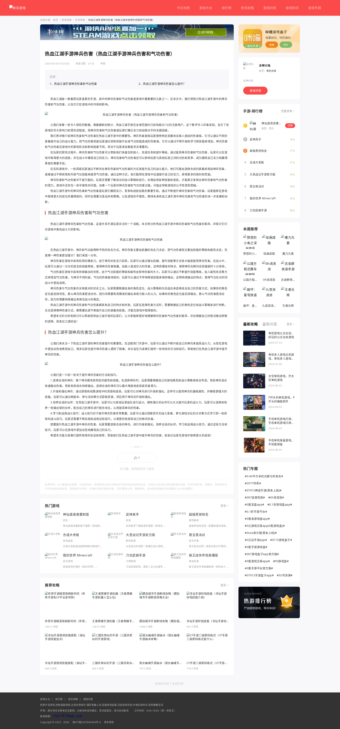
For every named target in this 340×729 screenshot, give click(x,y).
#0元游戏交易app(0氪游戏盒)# (265, 526)
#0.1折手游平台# (256, 511)
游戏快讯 (292, 8)
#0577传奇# (253, 483)
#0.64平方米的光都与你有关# (264, 476)
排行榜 (227, 8)
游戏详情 (255, 90)
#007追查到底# (255, 497)
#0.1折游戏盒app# (279, 504)
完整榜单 (286, 111)
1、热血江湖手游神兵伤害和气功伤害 (73, 83)
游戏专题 (314, 8)
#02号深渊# (285, 575)
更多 (223, 505)
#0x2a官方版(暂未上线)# (261, 533)
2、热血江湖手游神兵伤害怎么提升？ (162, 83)
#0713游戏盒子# (281, 540)
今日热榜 (183, 8)
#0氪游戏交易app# (257, 561)
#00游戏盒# (281, 561)
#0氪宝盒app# (254, 504)
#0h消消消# (276, 497)
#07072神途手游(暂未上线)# (263, 490)
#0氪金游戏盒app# (257, 518)
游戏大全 (205, 8)
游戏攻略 (66, 20)
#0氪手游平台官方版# (259, 568)
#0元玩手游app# (256, 540)
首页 (55, 20)
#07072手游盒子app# (259, 575)
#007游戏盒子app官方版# (262, 554)
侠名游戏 (109, 722)
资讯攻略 (247, 8)
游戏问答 (269, 8)
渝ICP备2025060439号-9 (86, 722)
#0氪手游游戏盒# (256, 547)
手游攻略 (80, 20)
